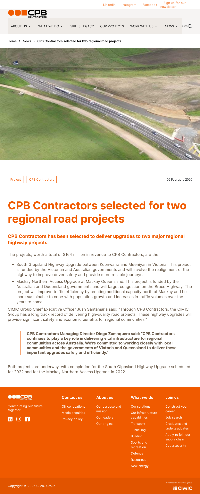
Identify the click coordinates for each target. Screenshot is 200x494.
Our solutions (140, 406)
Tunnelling (138, 430)
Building (137, 436)
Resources (138, 460)
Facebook (150, 5)
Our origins (104, 424)
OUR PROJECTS (112, 26)
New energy (140, 466)
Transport (138, 424)
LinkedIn (109, 5)
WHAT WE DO (48, 26)
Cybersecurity (175, 445)
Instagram (129, 5)
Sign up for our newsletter (173, 5)
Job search (173, 417)
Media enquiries (73, 413)
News (27, 41)
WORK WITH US (142, 26)
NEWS (169, 26)
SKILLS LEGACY (82, 26)
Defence (137, 453)
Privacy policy (72, 419)
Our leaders (104, 417)
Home (12, 41)
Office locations (73, 406)
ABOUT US (19, 26)
